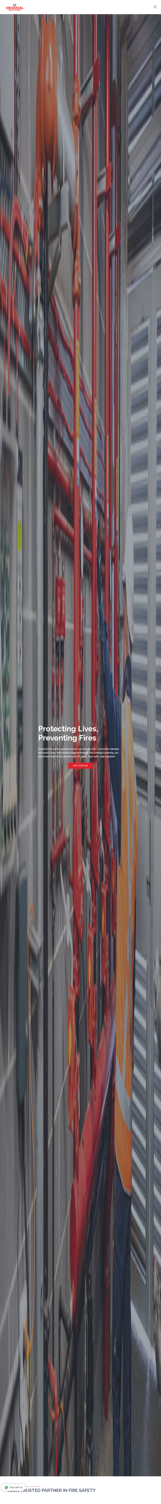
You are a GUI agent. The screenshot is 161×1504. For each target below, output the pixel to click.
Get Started (80, 767)
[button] (4, 745)
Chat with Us (15, 1487)
